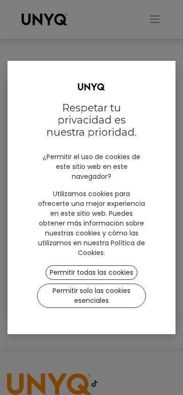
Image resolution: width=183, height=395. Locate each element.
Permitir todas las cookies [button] (91, 272)
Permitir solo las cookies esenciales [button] (91, 295)
